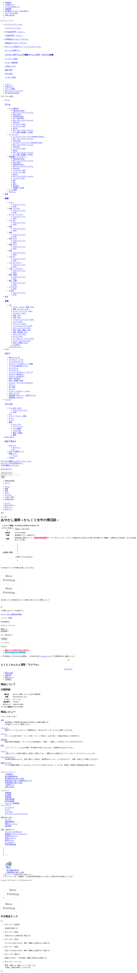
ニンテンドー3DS (19, 124)
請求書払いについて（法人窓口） (17, 11)
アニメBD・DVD (15, 408)
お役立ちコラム (10, 66)
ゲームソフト (13, 134)
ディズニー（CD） (19, 313)
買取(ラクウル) (6, 763)
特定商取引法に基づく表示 (14, 778)
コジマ (7, 809)
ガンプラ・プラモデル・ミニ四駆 (21, 364)
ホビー (7, 349)
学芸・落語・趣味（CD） (22, 330)
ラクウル (8, 819)
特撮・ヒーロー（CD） (21, 309)
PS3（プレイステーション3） (23, 130)
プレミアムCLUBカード (13, 832)
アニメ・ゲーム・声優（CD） (23, 307)
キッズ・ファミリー (16, 214)
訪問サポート (9, 840)
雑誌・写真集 (17, 433)
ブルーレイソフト (19, 204)
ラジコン (12, 389)
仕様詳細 (8, 675)
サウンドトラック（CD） (22, 328)
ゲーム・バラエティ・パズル (19, 391)
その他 (11, 290)
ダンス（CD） (18, 336)
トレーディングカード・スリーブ (21, 372)
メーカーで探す (10, 77)
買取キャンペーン (11, 824)
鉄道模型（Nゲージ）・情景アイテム (22, 395)
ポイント (4, 734)
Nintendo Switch (18, 116)
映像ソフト (13, 453)
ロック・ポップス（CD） (22, 340)
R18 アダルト (9, 437)
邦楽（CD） (17, 315)
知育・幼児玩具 (14, 378)
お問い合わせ (9, 15)
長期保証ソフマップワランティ (16, 834)
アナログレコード (15, 347)
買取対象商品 (9, 822)
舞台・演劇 (13, 281)
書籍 (10, 422)
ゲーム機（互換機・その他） (23, 132)
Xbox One (16, 122)
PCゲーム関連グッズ (16, 451)
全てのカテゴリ (6, 469)
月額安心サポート (11, 836)
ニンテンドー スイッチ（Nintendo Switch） (28, 142)
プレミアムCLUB (11, 13)
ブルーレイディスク (20, 410)
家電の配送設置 (10, 844)
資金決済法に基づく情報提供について (18, 780)
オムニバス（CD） (19, 334)
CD (10, 305)
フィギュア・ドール (16, 359)
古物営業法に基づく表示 (13, 783)
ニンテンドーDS (19, 178)
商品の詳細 (9, 673)
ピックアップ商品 (11, 59)
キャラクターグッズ (16, 362)
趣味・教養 (13, 274)
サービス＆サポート (12, 7)
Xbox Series (17, 114)
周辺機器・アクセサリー (17, 157)
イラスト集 (17, 431)
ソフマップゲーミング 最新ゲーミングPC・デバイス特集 (29, 55)
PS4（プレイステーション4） (23, 120)
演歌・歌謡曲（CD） (20, 332)
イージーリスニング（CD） (23, 326)
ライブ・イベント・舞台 (17, 416)
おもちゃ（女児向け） (17, 376)
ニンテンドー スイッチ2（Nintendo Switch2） (29, 136)
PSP (14, 180)
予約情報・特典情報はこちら (15, 652)
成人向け (9, 499)
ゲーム (7, 100)
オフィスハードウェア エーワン (16, 814)
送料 (2, 720)
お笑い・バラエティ (16, 268)
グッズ (11, 420)
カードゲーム (13, 368)
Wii (14, 182)
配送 (2, 745)
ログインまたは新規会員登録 (11, 614)
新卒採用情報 (9, 801)
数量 (2, 629)
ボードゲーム (13, 370)
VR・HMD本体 (18, 118)
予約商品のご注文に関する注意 (18, 650)
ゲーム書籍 (13, 190)
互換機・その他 (18, 188)
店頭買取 (8, 826)
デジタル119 (9, 842)
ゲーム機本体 (13, 108)
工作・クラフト (14, 393)
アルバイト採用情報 (12, 803)
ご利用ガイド (9, 5)
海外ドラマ (13, 238)
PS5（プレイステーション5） (23, 112)
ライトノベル (17, 426)
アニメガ (8, 399)
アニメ (11, 202)
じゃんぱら (9, 812)
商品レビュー (9, 677)
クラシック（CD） (19, 324)
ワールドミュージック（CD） (23, 319)
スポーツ (12, 256)
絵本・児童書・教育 (16, 380)
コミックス (17, 424)
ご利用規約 (9, 774)
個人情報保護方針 (11, 776)
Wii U (15, 184)
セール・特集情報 (11, 62)
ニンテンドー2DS (19, 126)
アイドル (12, 220)
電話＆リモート (10, 838)
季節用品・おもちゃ (16, 397)
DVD (14, 206)
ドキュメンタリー (15, 262)
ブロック (12, 385)
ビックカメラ (9, 807)
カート (7, 483)
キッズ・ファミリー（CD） (23, 311)
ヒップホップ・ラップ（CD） (23, 338)
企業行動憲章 (9, 799)
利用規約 (8, 2)
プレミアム (5, 728)
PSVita (15, 128)
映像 (6, 194)
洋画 (10, 226)
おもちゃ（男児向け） (17, 374)
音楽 (10, 250)
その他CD (16, 345)
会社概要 (8, 795)
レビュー (4, 751)
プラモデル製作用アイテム (18, 366)
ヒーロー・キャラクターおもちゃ (21, 383)
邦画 (10, 232)
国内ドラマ (13, 244)
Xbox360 (16, 186)
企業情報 (8, 797)
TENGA (11, 458)
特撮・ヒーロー (14, 208)
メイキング (13, 287)
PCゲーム (12, 192)
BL (14, 449)
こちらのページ (45, 656)
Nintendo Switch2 (18, 110)
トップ (7, 503)
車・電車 (12, 387)
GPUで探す (9, 74)
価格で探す (9, 70)
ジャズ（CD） (18, 322)
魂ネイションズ (14, 357)
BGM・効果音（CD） (20, 343)
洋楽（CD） (17, 317)
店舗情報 (8, 9)
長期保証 (4, 740)
